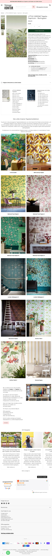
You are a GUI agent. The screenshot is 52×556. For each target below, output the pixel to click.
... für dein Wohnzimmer (42, 94)
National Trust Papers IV (17, 99)
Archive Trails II (15, 107)
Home (2, 13)
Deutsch (25, 538)
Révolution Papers (16, 109)
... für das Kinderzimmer (42, 102)
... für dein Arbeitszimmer (43, 100)
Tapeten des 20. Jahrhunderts (15, 101)
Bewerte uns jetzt (42, 476)
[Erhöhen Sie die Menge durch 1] (39, 26)
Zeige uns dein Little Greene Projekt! (32, 450)
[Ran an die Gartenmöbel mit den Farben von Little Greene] (11, 440)
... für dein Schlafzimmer (42, 96)
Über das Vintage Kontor (32, 551)
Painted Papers (15, 110)
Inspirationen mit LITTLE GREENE (9, 549)
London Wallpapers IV (17, 103)
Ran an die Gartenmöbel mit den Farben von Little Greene (11, 450)
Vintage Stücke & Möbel (20, 551)
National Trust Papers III (17, 97)
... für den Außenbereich (42, 99)
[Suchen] (33, 6)
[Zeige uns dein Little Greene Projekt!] (32, 440)
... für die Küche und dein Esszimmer (42, 106)
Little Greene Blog (44, 549)
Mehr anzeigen (25, 470)
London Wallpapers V (17, 105)
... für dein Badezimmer (42, 97)
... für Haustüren (40, 103)
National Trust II (15, 96)
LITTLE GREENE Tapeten (34, 549)
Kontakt (6, 422)
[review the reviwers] (47, 481)
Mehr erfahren (10, 467)
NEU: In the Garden (16, 93)
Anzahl (29, 23)
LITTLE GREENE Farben (23, 549)
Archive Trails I (15, 106)
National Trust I (15, 94)
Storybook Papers (16, 112)
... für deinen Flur (41, 93)
